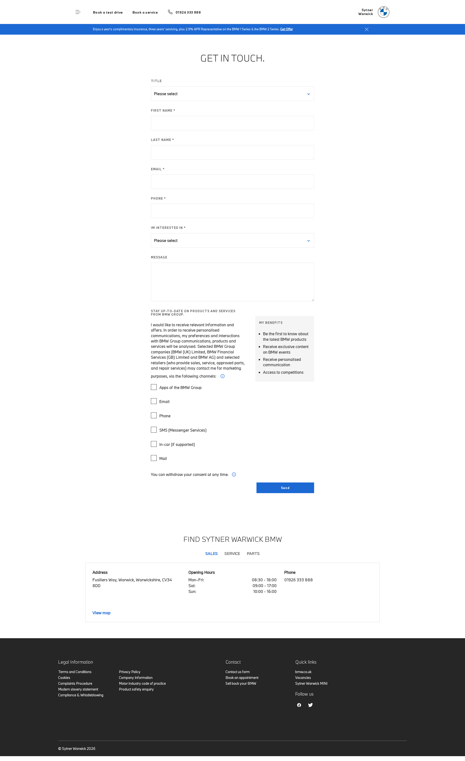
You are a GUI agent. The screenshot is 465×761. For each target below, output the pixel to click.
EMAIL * (158, 169)
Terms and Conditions (75, 671)
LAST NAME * (162, 140)
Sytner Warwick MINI (311, 683)
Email (164, 401)
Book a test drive (108, 12)
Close (366, 29)
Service (232, 553)
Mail (163, 458)
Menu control (78, 12)
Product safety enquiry (136, 689)
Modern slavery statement (78, 689)
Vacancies (303, 677)
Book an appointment (241, 677)
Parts (253, 553)
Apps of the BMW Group (180, 387)
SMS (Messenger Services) (183, 430)
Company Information (136, 677)
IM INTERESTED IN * (168, 228)
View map (101, 612)
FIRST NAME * (163, 110)
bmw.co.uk (303, 671)
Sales (211, 553)
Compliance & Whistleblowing (80, 695)
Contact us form (237, 671)
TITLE (156, 81)
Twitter (310, 705)
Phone (164, 415)
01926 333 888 (188, 12)
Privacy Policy (129, 671)
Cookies (64, 677)
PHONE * (158, 198)
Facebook (299, 705)
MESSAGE (159, 257)
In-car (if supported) (177, 444)
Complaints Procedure (75, 683)
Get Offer (286, 29)
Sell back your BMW (240, 683)
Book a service (145, 12)
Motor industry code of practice (142, 683)
